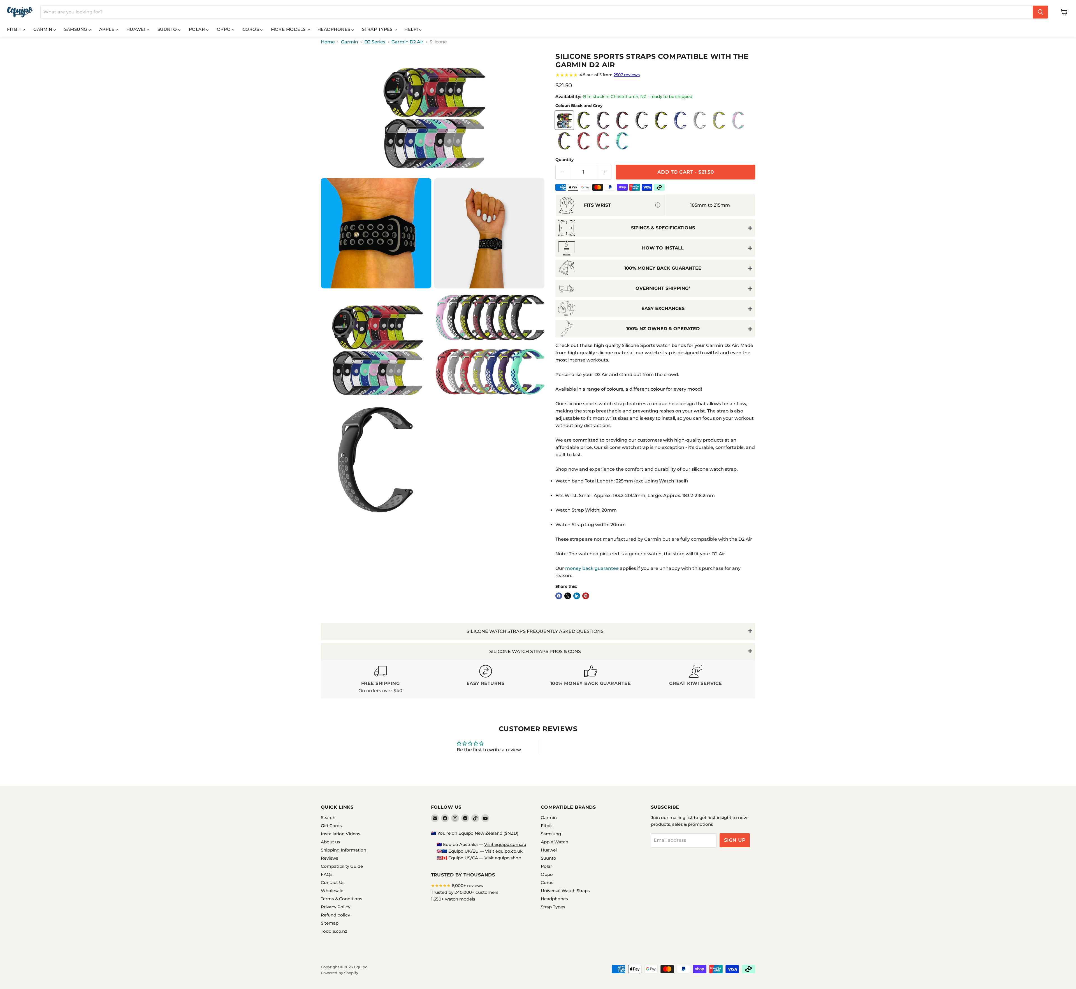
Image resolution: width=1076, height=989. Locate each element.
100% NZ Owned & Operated (663, 328)
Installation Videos (340, 833)
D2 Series (374, 42)
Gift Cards (331, 825)
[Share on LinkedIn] (576, 596)
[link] (655, 75)
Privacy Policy (335, 906)
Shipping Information (343, 850)
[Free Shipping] (380, 679)
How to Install (663, 248)
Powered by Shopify (339, 973)
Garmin (43, 29)
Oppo (224, 29)
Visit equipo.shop (502, 857)
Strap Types (378, 29)
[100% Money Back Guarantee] (590, 679)
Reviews (329, 858)
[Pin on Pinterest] (585, 596)
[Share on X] (567, 596)
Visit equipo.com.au (505, 844)
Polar (197, 29)
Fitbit (15, 29)
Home (328, 42)
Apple (107, 29)
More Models (289, 29)
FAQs (327, 874)
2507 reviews (627, 74)
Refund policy (335, 915)
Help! (411, 29)
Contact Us (333, 882)
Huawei (136, 29)
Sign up (735, 840)
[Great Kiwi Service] (695, 679)
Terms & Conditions (341, 898)
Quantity (564, 159)
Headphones (334, 29)
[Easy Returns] (485, 679)
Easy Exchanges (663, 308)
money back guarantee (592, 568)
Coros (251, 29)
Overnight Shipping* (663, 288)
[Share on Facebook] (558, 596)
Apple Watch (554, 842)
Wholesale (332, 890)
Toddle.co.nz (334, 931)
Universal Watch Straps (565, 890)
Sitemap (329, 923)
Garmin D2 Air (407, 42)
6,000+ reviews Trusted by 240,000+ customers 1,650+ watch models (464, 892)
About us (330, 842)
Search (328, 817)
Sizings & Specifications (663, 227)
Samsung (76, 29)
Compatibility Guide (342, 866)
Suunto (167, 29)
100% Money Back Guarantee (662, 268)
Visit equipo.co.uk (504, 851)
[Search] (1040, 12)
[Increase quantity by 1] (604, 172)
